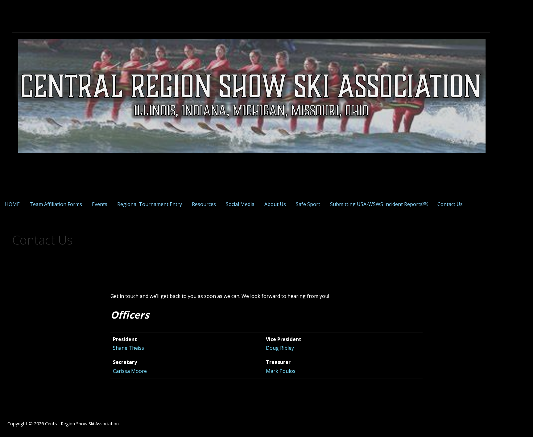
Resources (204, 204)
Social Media (240, 204)
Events (99, 204)
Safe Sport (308, 204)
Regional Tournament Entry (149, 204)
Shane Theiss (128, 347)
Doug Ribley (280, 347)
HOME (12, 204)
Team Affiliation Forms (56, 204)
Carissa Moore (130, 371)
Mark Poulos (280, 371)
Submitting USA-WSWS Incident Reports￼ (379, 204)
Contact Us (450, 204)
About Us (275, 204)
